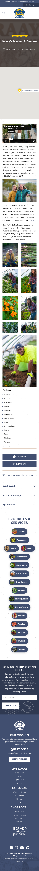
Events (19, 776)
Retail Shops (19, 811)
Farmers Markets (19, 815)
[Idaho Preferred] (19, 13)
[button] (19, 91)
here (32, 220)
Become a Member (19, 759)
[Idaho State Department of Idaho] (19, 831)
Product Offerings (11, 495)
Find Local (19, 773)
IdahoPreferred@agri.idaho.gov (19, 753)
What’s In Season (19, 792)
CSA (19, 802)
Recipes (19, 799)
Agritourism (8, 504)
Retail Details (9, 486)
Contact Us (19, 861)
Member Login (30, 5)
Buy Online (19, 818)
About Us (19, 822)
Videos (19, 783)
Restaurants (19, 795)
